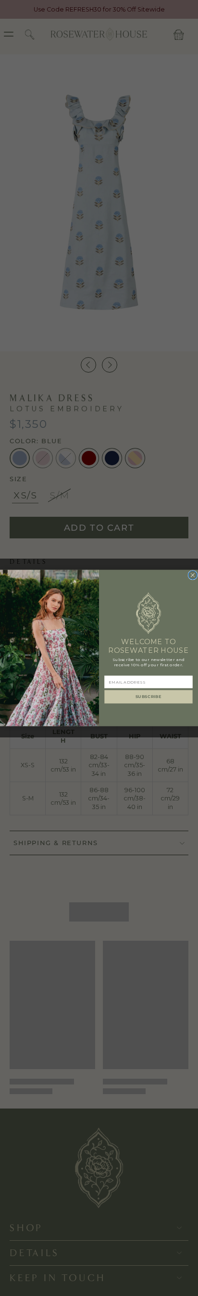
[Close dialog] (192, 575)
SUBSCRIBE (149, 696)
